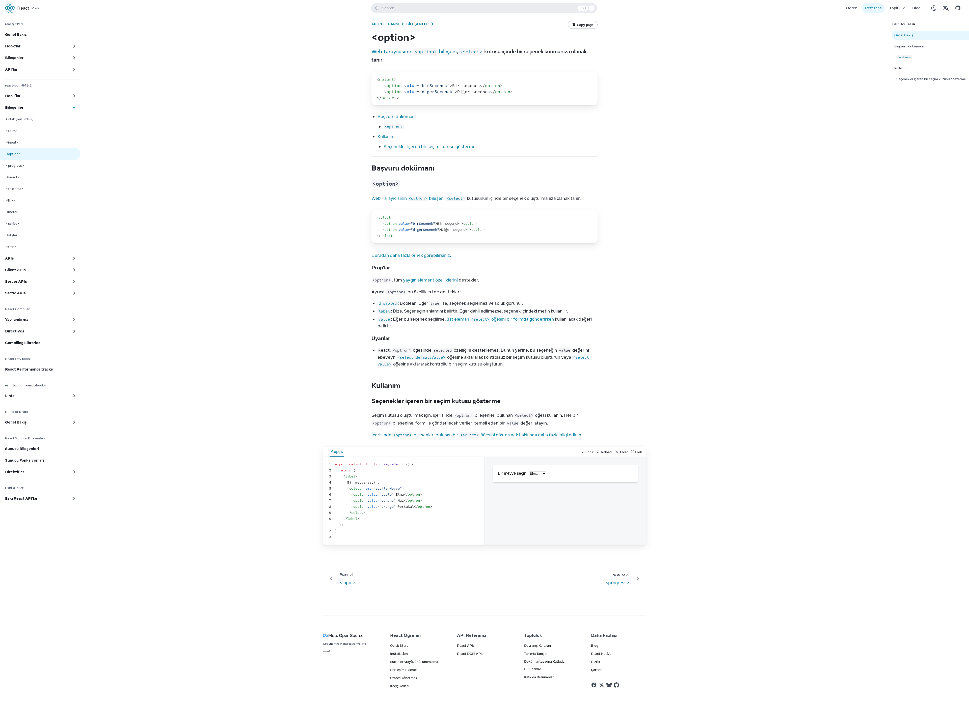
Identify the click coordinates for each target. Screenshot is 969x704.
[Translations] (946, 8)
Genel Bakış (903, 35)
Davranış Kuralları (537, 645)
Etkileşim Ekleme (403, 670)
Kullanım (386, 136)
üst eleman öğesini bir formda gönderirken (500, 319)
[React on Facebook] (594, 685)
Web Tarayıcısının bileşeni (414, 51)
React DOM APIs (470, 654)
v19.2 (35, 8)
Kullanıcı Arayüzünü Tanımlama (414, 662)
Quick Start (399, 645)
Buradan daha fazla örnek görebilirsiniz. (411, 255)
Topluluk (897, 8)
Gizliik (595, 662)
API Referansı (385, 24)
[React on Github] (617, 685)
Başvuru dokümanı (397, 116)
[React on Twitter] (601, 685)
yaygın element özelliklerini (430, 280)
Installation (399, 654)
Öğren (851, 8)
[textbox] (403, 501)
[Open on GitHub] (958, 8)
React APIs (466, 645)
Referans (873, 8)
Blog (916, 8)
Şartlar (596, 670)
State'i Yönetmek (403, 678)
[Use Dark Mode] (934, 8)
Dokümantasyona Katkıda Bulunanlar (544, 665)
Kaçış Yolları (399, 686)
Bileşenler (417, 24)
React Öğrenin (405, 635)
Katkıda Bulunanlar (539, 677)
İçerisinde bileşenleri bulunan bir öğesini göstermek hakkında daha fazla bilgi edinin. (476, 435)
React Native (601, 654)
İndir (590, 451)
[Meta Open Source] (350, 635)
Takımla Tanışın (535, 654)
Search (487, 8)
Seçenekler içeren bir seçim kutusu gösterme (429, 146)
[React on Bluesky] (609, 685)
